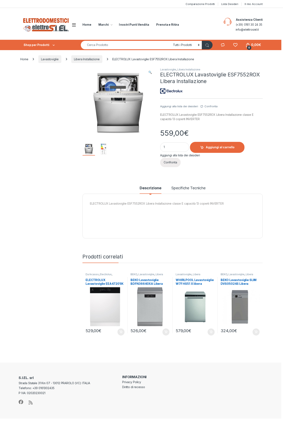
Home (86, 24)
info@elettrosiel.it (247, 29)
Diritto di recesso (133, 387)
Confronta (211, 106)
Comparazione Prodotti (200, 4)
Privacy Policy (131, 382)
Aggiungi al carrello (220, 147)
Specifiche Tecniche (188, 188)
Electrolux (106, 274)
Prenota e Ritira (167, 24)
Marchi (103, 24)
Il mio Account (254, 4)
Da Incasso (92, 274)
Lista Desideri (229, 4)
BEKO (134, 274)
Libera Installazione (86, 59)
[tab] (150, 190)
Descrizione (150, 188)
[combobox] (126, 45)
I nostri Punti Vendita (134, 24)
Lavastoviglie (49, 59)
